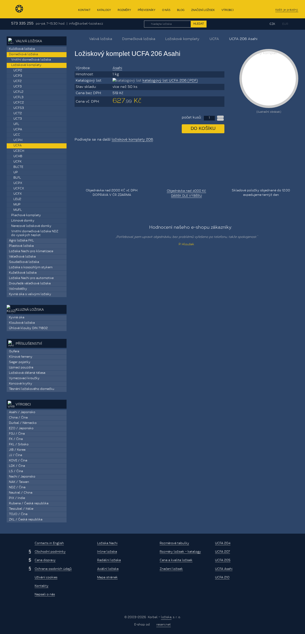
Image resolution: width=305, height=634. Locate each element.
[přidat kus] (220, 117)
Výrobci (227, 10)
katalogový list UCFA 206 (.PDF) (170, 80)
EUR (285, 24)
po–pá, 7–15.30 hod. (50, 23)
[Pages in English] (295, 24)
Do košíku (203, 128)
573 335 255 (22, 23)
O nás (166, 10)
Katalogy (104, 10)
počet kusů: (192, 117)
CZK (272, 24)
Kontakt (84, 10)
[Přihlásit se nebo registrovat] (255, 24)
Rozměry (124, 10)
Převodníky (146, 10)
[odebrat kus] (220, 119)
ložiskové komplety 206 (132, 140)
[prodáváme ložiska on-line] (30, 9)
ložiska (166, 617)
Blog (180, 10)
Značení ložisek (203, 10)
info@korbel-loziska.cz (86, 23)
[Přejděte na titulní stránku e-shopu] (77, 38)
